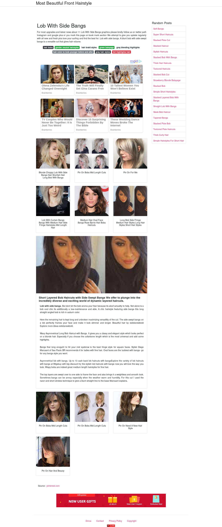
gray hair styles (103, 51)
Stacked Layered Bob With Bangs (166, 99)
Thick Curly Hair (161, 134)
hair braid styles (89, 47)
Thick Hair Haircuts (162, 62)
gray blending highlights (128, 47)
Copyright (131, 520)
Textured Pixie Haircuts (164, 129)
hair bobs (48, 47)
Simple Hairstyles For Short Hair (168, 140)
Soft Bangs (158, 28)
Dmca (88, 520)
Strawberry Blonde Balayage (166, 80)
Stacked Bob (159, 85)
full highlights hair (121, 51)
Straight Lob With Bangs (164, 106)
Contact (100, 520)
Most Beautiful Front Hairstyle (64, 3)
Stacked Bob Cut (161, 74)
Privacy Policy (115, 520)
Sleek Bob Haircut (161, 111)
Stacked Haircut (160, 45)
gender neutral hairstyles (67, 47)
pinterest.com (53, 485)
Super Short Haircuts (163, 34)
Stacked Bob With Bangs (165, 57)
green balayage (107, 47)
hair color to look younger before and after (73, 51)
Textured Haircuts (161, 68)
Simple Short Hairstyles (164, 91)
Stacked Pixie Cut (161, 40)
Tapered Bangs (160, 117)
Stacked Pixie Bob (162, 123)
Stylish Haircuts (160, 51)
